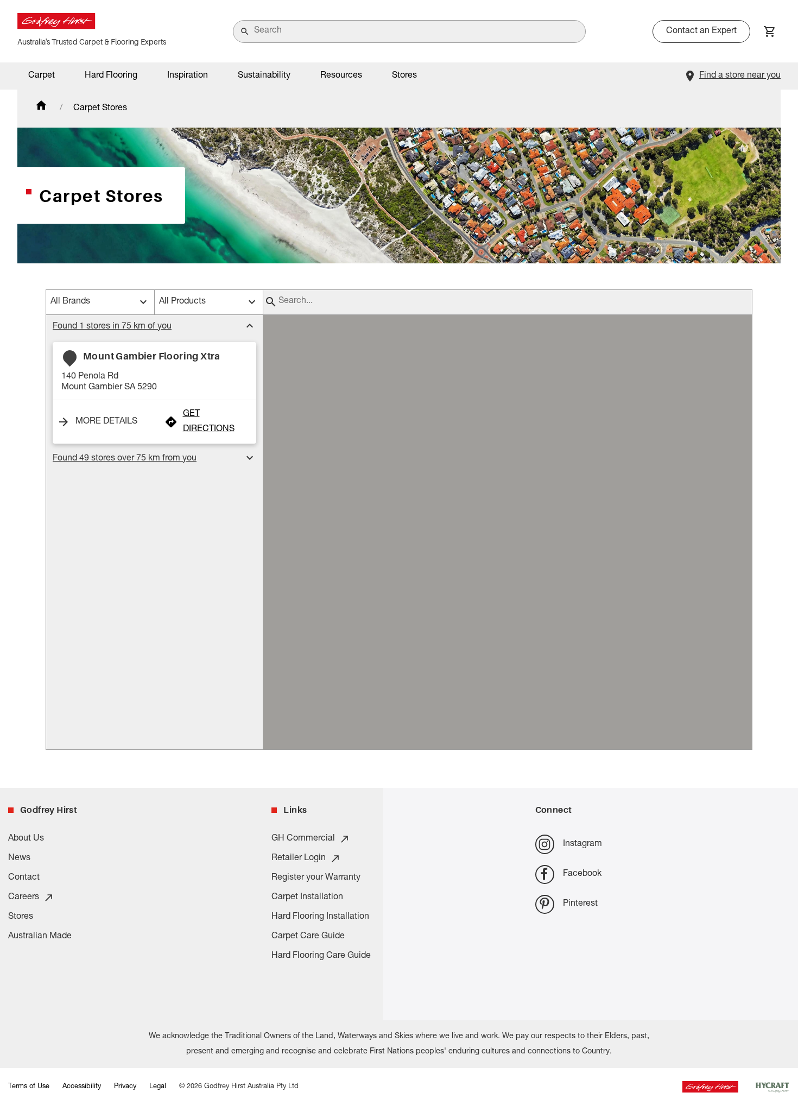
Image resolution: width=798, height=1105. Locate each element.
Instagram (582, 844)
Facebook (582, 874)
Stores (404, 76)
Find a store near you (740, 76)
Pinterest (580, 904)
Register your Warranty (315, 878)
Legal (157, 1086)
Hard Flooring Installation (320, 917)
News (19, 858)
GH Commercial (303, 839)
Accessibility (81, 1086)
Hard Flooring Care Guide (321, 956)
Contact (24, 878)
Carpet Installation (307, 897)
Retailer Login (298, 858)
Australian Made (40, 936)
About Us (26, 839)
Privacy (125, 1086)
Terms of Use (28, 1086)
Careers (23, 897)
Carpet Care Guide (308, 936)
